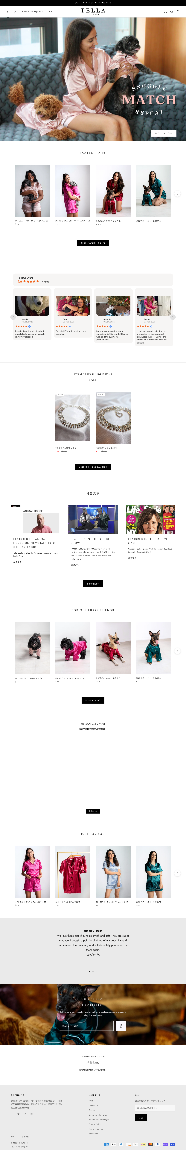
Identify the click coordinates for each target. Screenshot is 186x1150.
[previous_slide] (13, 317)
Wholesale (93, 1133)
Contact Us (93, 1105)
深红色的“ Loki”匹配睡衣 (108, 221)
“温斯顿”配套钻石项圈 (106, 448)
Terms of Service (96, 1128)
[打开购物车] (178, 11)
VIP (50, 12)
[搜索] (171, 11)
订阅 (121, 1026)
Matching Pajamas (32, 12)
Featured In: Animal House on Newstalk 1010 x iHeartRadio (34, 543)
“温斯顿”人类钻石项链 (66, 448)
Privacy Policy (95, 1124)
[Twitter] (18, 1113)
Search (92, 1110)
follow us (93, 811)
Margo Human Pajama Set (30, 902)
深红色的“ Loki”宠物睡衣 (108, 678)
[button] (100, 343)
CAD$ (13, 1137)
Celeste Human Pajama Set (112, 902)
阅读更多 (17, 562)
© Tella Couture (19, 1143)
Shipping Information (98, 1114)
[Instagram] (25, 1113)
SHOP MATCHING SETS (93, 243)
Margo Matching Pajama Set (72, 221)
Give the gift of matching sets (93, 3)
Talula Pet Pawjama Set (29, 678)
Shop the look (164, 133)
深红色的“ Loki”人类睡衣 (68, 902)
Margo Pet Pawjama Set (69, 678)
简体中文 (25, 1137)
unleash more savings (93, 467)
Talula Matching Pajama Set (32, 221)
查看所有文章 (93, 583)
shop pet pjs (93, 700)
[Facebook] (12, 1113)
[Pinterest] (32, 1113)
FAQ (91, 1100)
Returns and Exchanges (99, 1119)
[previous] (8, 194)
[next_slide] (173, 317)
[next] (177, 194)
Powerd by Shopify (19, 1146)
